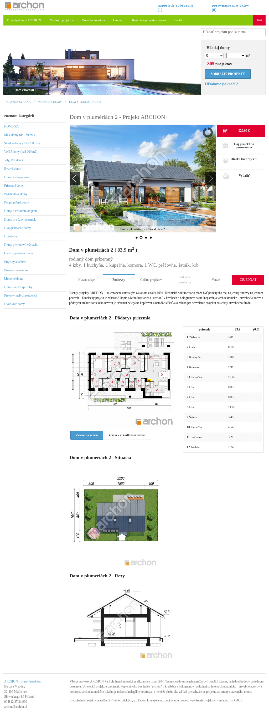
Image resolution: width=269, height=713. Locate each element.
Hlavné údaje (86, 280)
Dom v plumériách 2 (85, 101)
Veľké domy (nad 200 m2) (20, 152)
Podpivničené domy (16, 202)
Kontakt (179, 20)
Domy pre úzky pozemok (20, 219)
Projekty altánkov (15, 262)
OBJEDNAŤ (248, 280)
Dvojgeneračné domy (17, 228)
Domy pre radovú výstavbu (21, 245)
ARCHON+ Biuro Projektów (22, 681)
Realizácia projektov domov (149, 20)
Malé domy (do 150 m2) (19, 135)
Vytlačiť (244, 175)
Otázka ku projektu (244, 159)
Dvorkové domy (14, 304)
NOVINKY (11, 126)
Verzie (216, 280)
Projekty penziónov (16, 270)
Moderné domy (50, 101)
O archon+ (118, 20)
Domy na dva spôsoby (18, 287)
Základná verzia (87, 435)
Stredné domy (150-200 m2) (22, 143)
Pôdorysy (118, 280)
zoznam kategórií (19, 116)
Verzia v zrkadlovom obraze (127, 435)
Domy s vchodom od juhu (20, 211)
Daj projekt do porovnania (244, 145)
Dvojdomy (11, 236)
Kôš (259, 20)
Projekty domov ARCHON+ (25, 20)
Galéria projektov (151, 280)
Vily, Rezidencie (14, 160)
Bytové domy (12, 168)
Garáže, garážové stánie (18, 253)
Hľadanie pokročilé (221, 84)
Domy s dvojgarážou (17, 177)
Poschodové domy (15, 194)
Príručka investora (93, 20)
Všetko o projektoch (62, 20)
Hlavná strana (18, 101)
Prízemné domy (14, 185)
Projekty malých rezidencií (20, 295)
